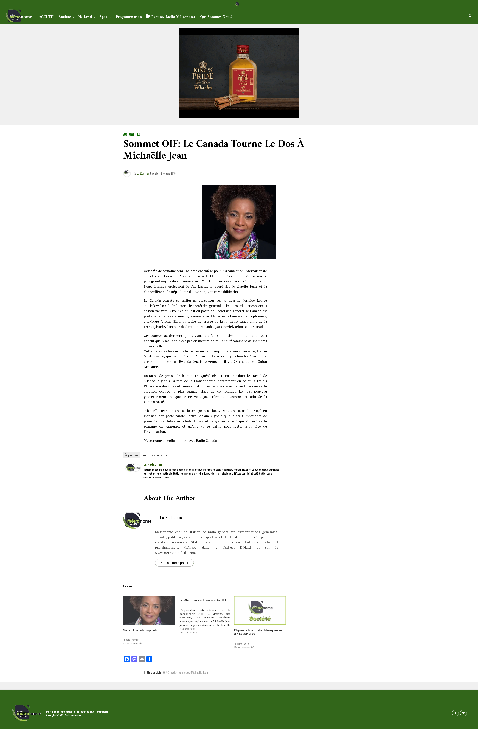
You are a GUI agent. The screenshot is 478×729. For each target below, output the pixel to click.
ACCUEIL (46, 17)
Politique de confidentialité (60, 711)
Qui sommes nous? (216, 17)
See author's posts (174, 562)
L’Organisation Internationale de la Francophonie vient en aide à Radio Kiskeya (258, 632)
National (85, 17)
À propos (131, 455)
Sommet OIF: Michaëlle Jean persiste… (140, 630)
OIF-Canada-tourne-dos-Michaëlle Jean (185, 672)
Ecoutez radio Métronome (173, 17)
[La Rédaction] (132, 470)
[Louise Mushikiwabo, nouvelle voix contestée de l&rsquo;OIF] (206, 615)
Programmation (129, 17)
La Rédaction (143, 173)
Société (65, 17)
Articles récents (155, 455)
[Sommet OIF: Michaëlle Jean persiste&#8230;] (149, 610)
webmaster (102, 711)
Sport (104, 17)
